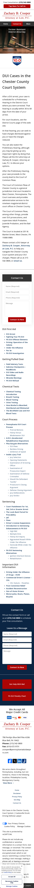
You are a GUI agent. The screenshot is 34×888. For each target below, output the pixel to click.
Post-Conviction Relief (15, 586)
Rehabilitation (15, 558)
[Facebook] (10, 761)
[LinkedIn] (19, 761)
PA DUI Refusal (12, 380)
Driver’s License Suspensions (18, 523)
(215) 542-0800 (16, 743)
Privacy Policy (17, 797)
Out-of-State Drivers (15, 591)
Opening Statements (18, 460)
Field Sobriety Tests (14, 364)
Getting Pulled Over (13, 359)
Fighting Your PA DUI (15, 337)
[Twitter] (15, 761)
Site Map (17, 800)
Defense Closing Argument (21, 490)
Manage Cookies (24, 826)
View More (7, 783)
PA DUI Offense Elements (17, 339)
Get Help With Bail (17, 684)
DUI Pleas (14, 446)
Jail (7, 517)
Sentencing (8, 501)
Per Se (9, 350)
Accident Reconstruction (16, 588)
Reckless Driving (16, 449)
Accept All (11, 877)
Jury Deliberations (17, 493)
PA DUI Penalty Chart (17, 696)
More (28, 24)
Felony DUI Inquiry (17, 537)
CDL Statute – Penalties (19, 583)
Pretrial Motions (16, 430)
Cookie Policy (9, 826)
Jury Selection (15, 457)
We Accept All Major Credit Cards (17, 711)
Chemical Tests (10, 386)
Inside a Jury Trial (13, 454)
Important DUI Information (10, 566)
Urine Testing (12, 402)
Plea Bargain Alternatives (17, 443)
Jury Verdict (14, 495)
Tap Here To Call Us (17, 6)
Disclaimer (17, 793)
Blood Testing (12, 400)
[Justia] (24, 761)
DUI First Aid (9, 329)
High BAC (13, 531)
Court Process (9, 419)
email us (18, 260)
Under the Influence (14, 348)
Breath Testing (12, 397)
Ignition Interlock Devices (20, 556)
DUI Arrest (10, 334)
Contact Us (17, 24)
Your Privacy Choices (16, 823)
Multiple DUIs (15, 534)
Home (5, 24)
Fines (8, 520)
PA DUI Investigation (15, 353)
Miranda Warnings (14, 378)
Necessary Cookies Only (11, 882)
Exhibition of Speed (18, 452)
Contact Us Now (17, 319)
